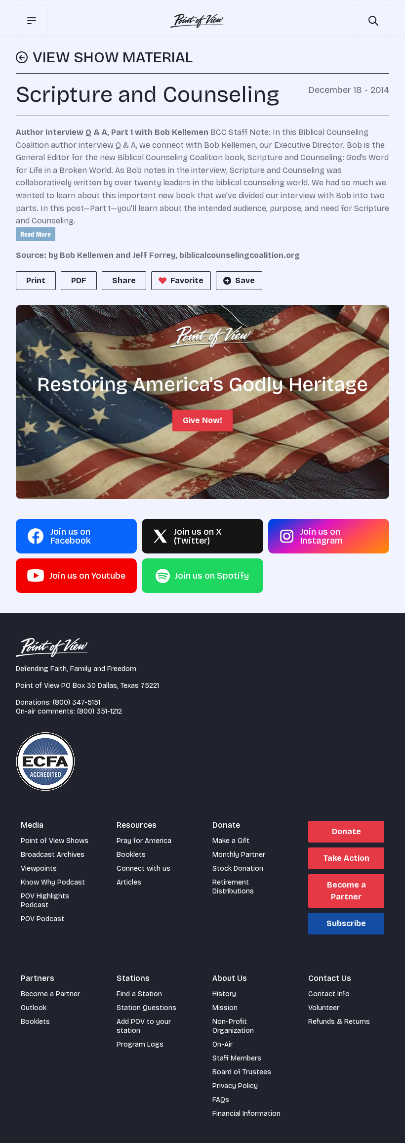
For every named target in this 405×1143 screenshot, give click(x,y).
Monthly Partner (238, 854)
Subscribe (346, 923)
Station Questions (146, 1008)
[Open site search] (373, 20)
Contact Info (329, 994)
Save (245, 280)
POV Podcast (42, 919)
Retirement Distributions (233, 886)
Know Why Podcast (53, 882)
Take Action (346, 858)
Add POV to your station (144, 1026)
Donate (346, 831)
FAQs (220, 1100)
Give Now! (202, 420)
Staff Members (236, 1058)
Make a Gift (230, 841)
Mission (225, 1008)
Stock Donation (237, 868)
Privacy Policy (235, 1086)
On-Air (222, 1044)
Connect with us (143, 868)
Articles (129, 882)
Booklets (131, 854)
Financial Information (246, 1113)
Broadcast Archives (52, 854)
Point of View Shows (54, 841)
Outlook (33, 1008)
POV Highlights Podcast (45, 900)
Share (124, 280)
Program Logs (140, 1044)
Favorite (186, 280)
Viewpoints (39, 868)
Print (35, 280)
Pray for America (144, 841)
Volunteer (323, 1008)
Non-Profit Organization (233, 1026)
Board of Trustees (241, 1072)
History (224, 994)
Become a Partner (346, 890)
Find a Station (139, 994)
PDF (78, 280)
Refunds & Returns (339, 1021)
